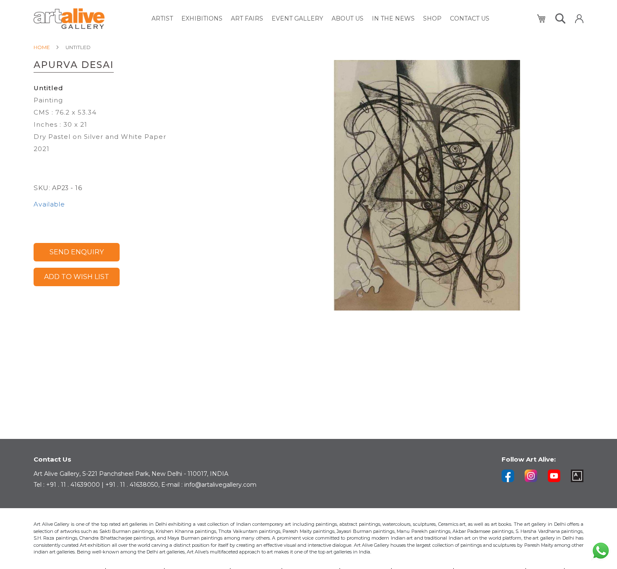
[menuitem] (162, 19)
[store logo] (69, 18)
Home (42, 47)
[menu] (320, 19)
